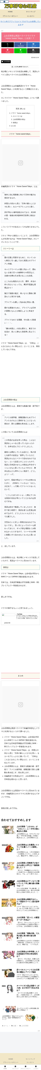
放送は (15, 122)
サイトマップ (30, 1059)
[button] (33, 50)
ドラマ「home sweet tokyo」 (21, 113)
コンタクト (30, 1062)
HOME (10, 1059)
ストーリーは (17, 116)
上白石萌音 (6, 61)
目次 (17, 109)
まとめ (13, 126)
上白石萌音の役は (19, 119)
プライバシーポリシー (10, 1062)
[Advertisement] (20, 374)
